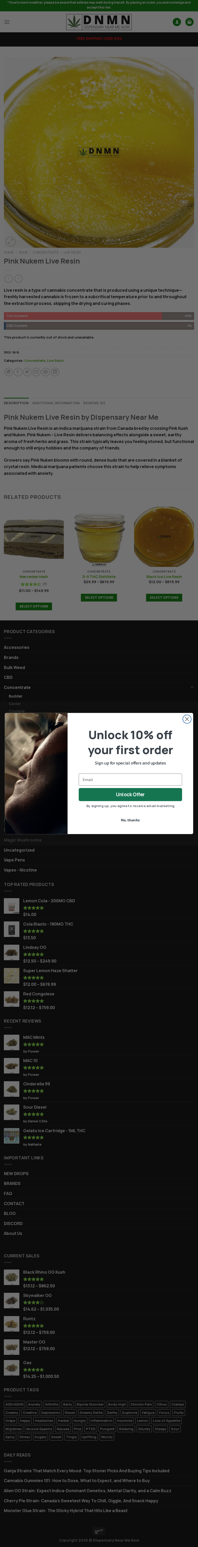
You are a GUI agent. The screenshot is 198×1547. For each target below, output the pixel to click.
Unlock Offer (130, 794)
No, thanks (130, 820)
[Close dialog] (187, 719)
